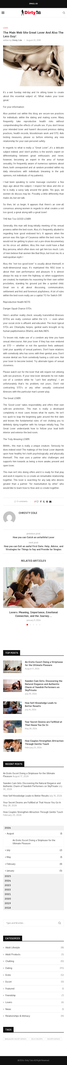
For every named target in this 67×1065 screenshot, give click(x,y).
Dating (34, 968)
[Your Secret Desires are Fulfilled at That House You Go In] (12, 726)
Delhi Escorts (37, 1039)
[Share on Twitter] (44, 501)
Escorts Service (53, 1039)
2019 (8, 903)
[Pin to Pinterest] (47, 501)
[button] (5, 596)
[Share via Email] (50, 501)
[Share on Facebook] (40, 501)
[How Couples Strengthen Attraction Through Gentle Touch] (12, 745)
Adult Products (34, 954)
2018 (8, 908)
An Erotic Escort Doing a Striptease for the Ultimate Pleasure (44, 663)
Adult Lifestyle (34, 947)
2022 (8, 889)
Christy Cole (17, 40)
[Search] (63, 12)
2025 (8, 876)
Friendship (34, 995)
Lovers (34, 1002)
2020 (8, 899)
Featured (34, 988)
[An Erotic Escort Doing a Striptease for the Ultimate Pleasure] (12, 666)
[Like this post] (37, 501)
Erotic (34, 975)
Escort (34, 981)
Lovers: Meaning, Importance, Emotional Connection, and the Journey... (33, 614)
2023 (8, 885)
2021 (8, 894)
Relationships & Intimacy (34, 1016)
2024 (8, 880)
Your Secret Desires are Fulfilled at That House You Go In (43, 723)
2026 (8, 828)
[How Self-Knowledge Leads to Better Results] (12, 707)
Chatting (34, 961)
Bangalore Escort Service (15, 1039)
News (34, 1009)
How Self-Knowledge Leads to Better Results (41, 704)
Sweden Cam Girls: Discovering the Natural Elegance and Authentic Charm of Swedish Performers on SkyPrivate (43, 685)
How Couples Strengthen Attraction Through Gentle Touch (44, 742)
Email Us (33, 3)
